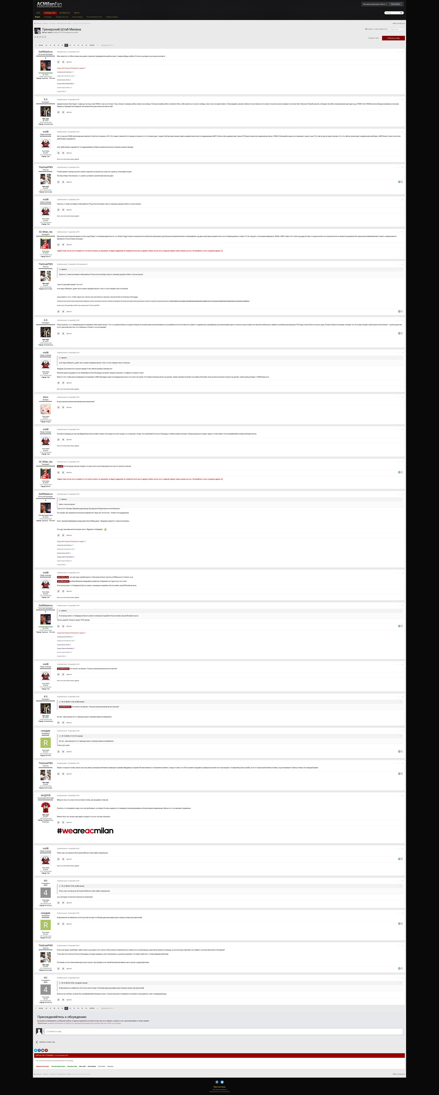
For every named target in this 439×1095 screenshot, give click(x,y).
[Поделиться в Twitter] (35, 1050)
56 (86, 45)
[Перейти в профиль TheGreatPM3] (45, 179)
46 (46, 45)
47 (50, 45)
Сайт (38, 13)
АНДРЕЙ (45, 795)
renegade (45, 730)
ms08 (45, 131)
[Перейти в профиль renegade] (45, 743)
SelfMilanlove (46, 51)
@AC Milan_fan (63, 577)
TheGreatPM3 (46, 167)
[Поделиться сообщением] (402, 52)
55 (82, 45)
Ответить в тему (393, 38)
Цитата (69, 62)
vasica (49, 32)
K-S (45, 99)
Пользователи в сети (94, 17)
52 (70, 45)
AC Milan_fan (45, 231)
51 (66, 45)
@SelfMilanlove (63, 581)
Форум (37, 17)
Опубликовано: (68, 52)
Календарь (48, 17)
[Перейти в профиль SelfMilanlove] (45, 65)
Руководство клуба (71, 32)
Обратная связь (219, 1087)
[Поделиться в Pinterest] (46, 1050)
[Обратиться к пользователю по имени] (58, 62)
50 (62, 45)
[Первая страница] (35, 45)
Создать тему (373, 38)
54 (78, 45)
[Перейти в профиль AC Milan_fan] (45, 244)
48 (54, 45)
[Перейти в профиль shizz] (45, 409)
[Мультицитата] (63, 62)
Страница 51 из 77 (107, 45)
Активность (65, 13)
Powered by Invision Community (219, 1091)
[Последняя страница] (97, 45)
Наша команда (77, 17)
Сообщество (50, 13)
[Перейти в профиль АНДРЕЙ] (45, 807)
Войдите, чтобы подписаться (377, 29)
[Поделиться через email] (42, 1050)
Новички (110, 1066)
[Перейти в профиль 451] (45, 893)
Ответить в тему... (55, 1031)
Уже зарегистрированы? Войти (374, 4)
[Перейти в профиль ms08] (45, 143)
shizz (45, 397)
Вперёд (92, 45)
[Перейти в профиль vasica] (37, 31)
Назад (41, 45)
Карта (76, 13)
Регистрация (395, 4)
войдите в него (118, 1021)
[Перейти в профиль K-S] (45, 111)
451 (46, 880)
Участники (101, 1066)
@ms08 (60, 466)
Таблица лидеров (112, 17)
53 (74, 45)
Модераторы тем (62, 17)
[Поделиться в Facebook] (39, 1050)
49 (58, 45)
